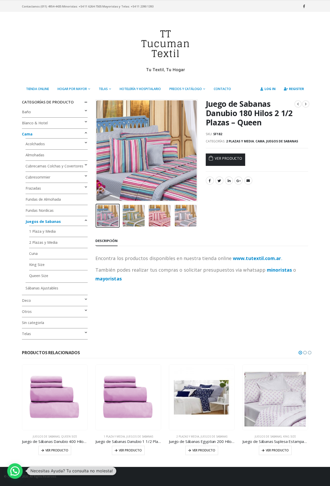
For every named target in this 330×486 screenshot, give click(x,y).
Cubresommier (38, 177)
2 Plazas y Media (240, 141)
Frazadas (33, 188)
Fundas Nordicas (40, 210)
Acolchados (35, 143)
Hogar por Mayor (72, 89)
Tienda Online (37, 89)
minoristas (279, 270)
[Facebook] (304, 6)
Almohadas (35, 154)
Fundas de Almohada (43, 199)
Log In (270, 89)
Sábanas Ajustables (42, 288)
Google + (238, 180)
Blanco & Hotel (35, 122)
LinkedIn (229, 180)
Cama (260, 141)
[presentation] (97, 150)
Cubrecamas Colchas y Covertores (54, 166)
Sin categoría (33, 322)
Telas (103, 89)
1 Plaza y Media (42, 231)
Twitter (219, 180)
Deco (26, 300)
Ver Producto (228, 158)
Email (248, 180)
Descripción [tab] (106, 240)
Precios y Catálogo (185, 89)
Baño (26, 111)
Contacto (222, 89)
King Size (37, 264)
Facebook (210, 180)
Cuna (33, 253)
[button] (300, 353)
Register (296, 89)
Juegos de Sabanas (282, 141)
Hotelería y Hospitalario (140, 89)
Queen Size (38, 275)
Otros (27, 311)
